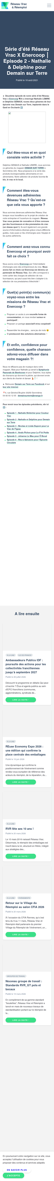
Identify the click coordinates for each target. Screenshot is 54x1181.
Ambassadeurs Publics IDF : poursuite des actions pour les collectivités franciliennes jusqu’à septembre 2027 (26, 666)
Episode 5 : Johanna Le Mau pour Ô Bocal (27, 436)
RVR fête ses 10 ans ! (20, 829)
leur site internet (10, 387)
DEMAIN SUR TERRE (34, 167)
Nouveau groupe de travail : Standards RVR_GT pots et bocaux (24, 985)
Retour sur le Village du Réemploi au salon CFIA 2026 (25, 905)
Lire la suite (20, 700)
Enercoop (13, 98)
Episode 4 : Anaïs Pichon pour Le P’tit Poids (28, 432)
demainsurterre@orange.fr (30, 395)
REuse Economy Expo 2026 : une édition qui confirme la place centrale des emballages (26, 750)
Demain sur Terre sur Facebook (29, 384)
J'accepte (13, 1175)
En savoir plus (17, 1170)
